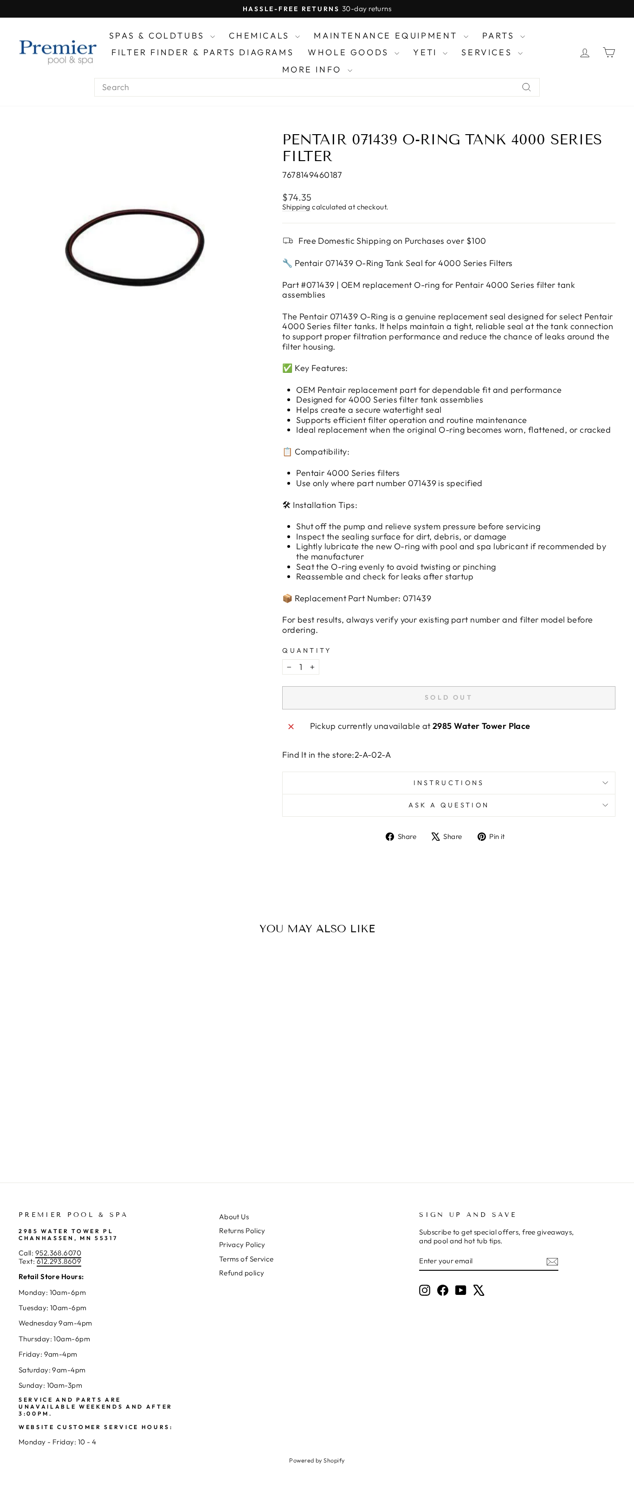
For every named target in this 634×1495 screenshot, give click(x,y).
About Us (234, 1216)
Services (488, 52)
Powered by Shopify (316, 1460)
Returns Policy (242, 1230)
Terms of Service (246, 1258)
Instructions (449, 783)
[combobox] (317, 87)
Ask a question (448, 805)
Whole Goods (350, 52)
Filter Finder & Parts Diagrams (202, 52)
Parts (500, 35)
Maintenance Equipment (387, 35)
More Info (313, 69)
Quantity (307, 651)
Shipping (296, 206)
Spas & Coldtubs (158, 35)
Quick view (89, 1089)
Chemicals (261, 35)
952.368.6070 (58, 1252)
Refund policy (242, 1272)
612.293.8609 (59, 1261)
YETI (426, 52)
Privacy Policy (242, 1244)
